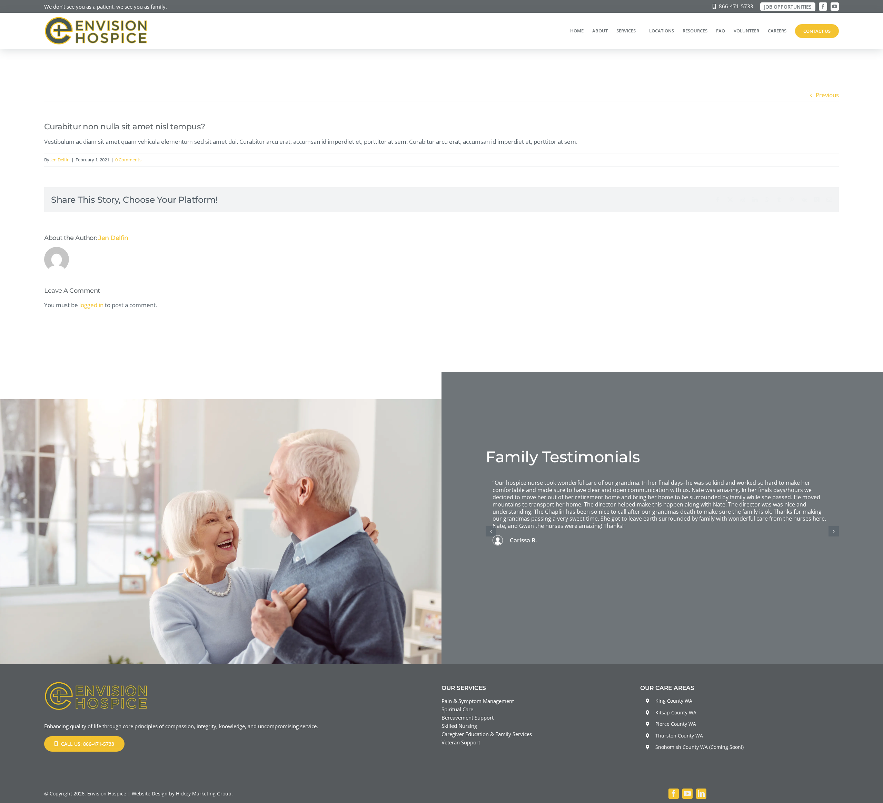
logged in (91, 305)
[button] (491, 531)
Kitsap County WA (675, 712)
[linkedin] (701, 794)
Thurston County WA (679, 735)
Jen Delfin (60, 160)
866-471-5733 (736, 6)
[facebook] (823, 6)
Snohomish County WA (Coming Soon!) (699, 747)
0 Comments (128, 160)
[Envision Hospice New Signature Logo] (96, 19)
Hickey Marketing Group (203, 793)
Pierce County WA (675, 724)
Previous (827, 95)
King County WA (673, 700)
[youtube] (835, 6)
